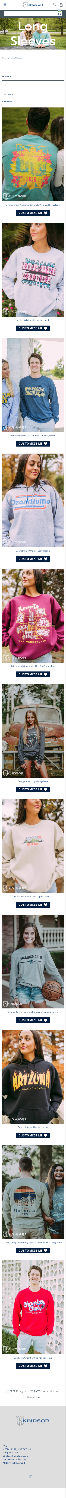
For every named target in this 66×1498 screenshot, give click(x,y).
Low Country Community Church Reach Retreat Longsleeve (33, 1242)
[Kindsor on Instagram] (30, 1477)
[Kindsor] (33, 5)
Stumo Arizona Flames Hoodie (33, 1127)
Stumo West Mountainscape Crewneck (33, 896)
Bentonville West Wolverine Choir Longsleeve (32, 435)
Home (4, 58)
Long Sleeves (16, 58)
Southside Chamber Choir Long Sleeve (33, 1357)
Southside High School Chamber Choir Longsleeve (33, 1011)
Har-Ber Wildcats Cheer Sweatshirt (33, 320)
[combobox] (33, 14)
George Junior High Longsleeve (33, 781)
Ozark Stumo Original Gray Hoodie (33, 550)
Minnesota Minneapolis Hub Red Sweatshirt (33, 666)
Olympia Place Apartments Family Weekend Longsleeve (33, 204)
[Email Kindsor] (35, 1477)
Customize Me (31, 213)
